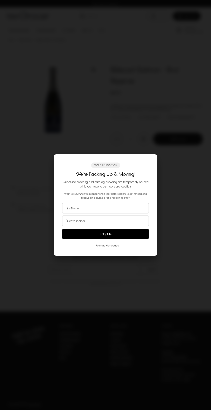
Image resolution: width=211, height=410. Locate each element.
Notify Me (105, 234)
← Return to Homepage (105, 245)
